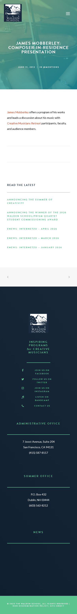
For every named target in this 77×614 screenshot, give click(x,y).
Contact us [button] (42, 405)
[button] (22, 370)
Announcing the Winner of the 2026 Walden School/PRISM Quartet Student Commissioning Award (36, 216)
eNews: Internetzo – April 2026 (32, 229)
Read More (36, 566)
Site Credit (57, 606)
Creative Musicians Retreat (24, 123)
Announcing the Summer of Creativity (30, 201)
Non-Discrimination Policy (30, 606)
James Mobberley (18, 112)
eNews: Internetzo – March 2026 (33, 238)
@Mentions (51, 67)
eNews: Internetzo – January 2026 (34, 247)
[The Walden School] (13, 13)
